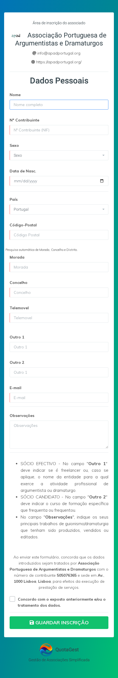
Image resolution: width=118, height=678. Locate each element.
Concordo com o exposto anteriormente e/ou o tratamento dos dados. (62, 602)
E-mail (15, 387)
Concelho (18, 282)
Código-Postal (23, 225)
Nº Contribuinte (24, 120)
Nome (15, 94)
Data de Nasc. (23, 171)
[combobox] (59, 155)
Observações (22, 415)
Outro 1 (17, 337)
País (14, 199)
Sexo (14, 145)
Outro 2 (17, 362)
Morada (17, 257)
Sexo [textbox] (18, 155)
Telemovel (19, 307)
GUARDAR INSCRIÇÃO (62, 622)
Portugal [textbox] (21, 209)
